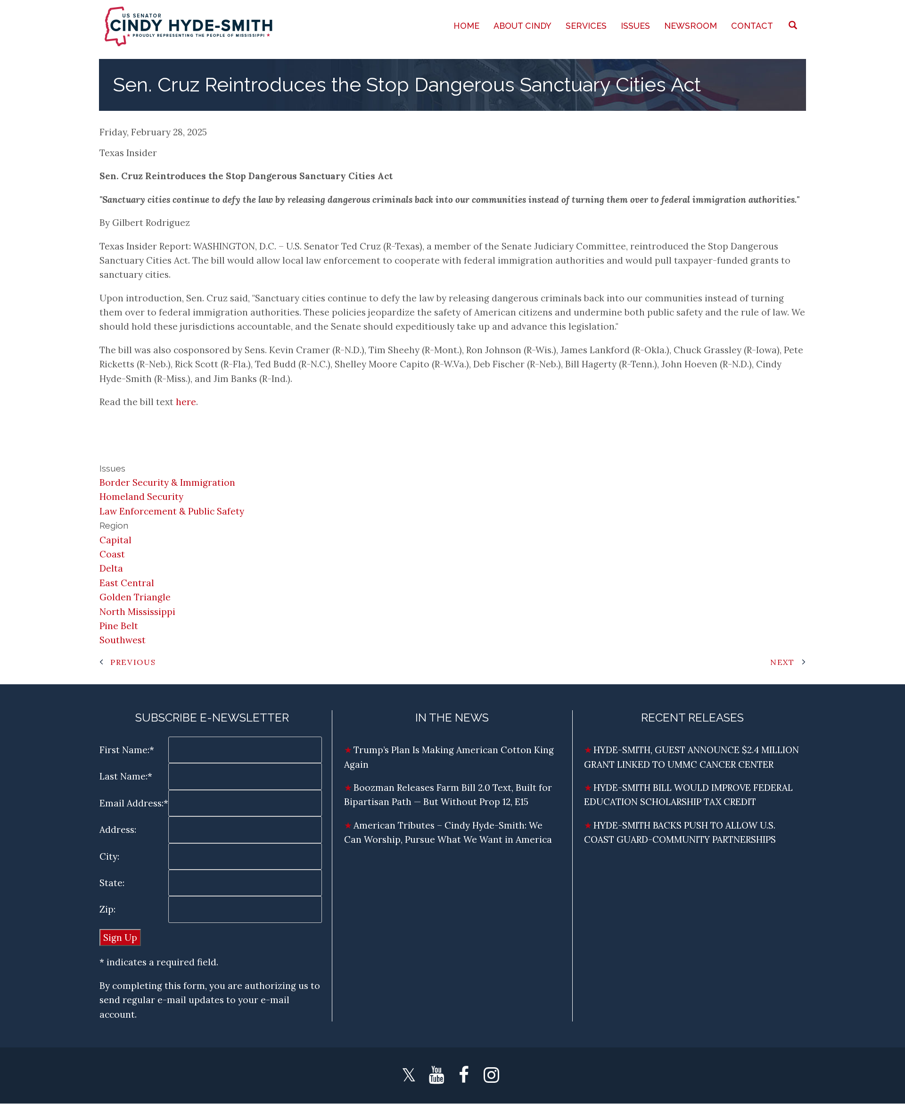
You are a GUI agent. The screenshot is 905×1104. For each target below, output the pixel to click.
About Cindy (522, 26)
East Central (126, 583)
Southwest (122, 640)
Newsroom (690, 26)
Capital (115, 540)
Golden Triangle (135, 597)
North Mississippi (137, 611)
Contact (752, 26)
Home (466, 26)
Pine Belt (118, 625)
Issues (635, 26)
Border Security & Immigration (167, 482)
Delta (111, 568)
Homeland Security (141, 496)
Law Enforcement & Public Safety (171, 511)
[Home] (189, 26)
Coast (112, 554)
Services (586, 26)
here (186, 401)
